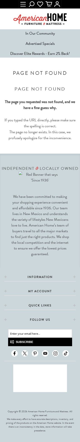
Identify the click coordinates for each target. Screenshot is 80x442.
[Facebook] (14, 353)
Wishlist (40, 4)
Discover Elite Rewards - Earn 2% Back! (40, 53)
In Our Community (40, 33)
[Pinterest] (35, 353)
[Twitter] (24, 353)
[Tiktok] (65, 353)
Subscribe (24, 342)
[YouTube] (45, 353)
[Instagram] (55, 353)
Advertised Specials (40, 43)
